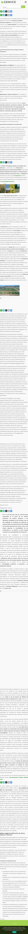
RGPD (4, 902)
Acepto (14, 932)
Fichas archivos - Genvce (6, 508)
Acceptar (2, 919)
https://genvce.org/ (7, 28)
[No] (26, 930)
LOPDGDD (23, 900)
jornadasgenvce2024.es (8, 181)
